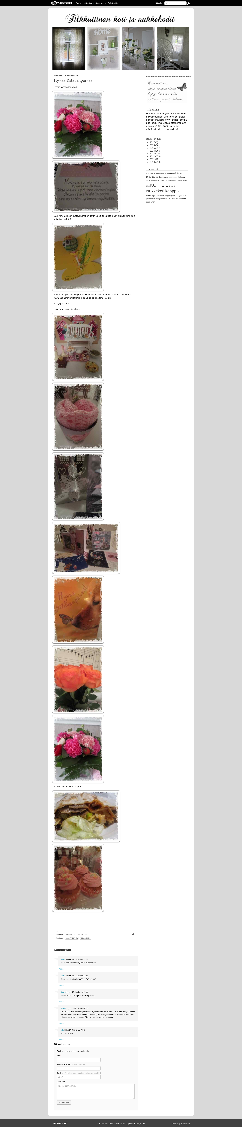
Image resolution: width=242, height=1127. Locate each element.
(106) (155, 151)
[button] (93, 3)
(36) (154, 145)
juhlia (161, 199)
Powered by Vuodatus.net (181, 1124)
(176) (155, 156)
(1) (154, 142)
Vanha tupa (150, 196)
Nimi (59, 1056)
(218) (155, 162)
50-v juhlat (149, 173)
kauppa (165, 199)
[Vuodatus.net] (60, 1123)
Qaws (63, 992)
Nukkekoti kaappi (161, 191)
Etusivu (78, 3)
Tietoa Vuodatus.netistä (105, 1124)
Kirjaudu (158, 3)
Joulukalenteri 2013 (170, 180)
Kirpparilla (172, 186)
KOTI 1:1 (159, 185)
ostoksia (182, 199)
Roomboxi (181, 192)
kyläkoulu (175, 199)
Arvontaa (170, 173)
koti (170, 199)
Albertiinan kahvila (160, 173)
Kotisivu (79, 1073)
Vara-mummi (85, 938)
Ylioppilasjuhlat (170, 195)
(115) (155, 153)
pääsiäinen (150, 202)
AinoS (63, 1008)
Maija (63, 959)
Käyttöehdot (131, 1124)
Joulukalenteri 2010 (167, 177)
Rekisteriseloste (119, 1124)
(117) (155, 148)
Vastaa (61, 969)
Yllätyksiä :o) (72, 938)
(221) (155, 159)
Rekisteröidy (113, 3)
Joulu (157, 177)
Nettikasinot (87, 3)
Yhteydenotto (140, 1124)
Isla (62, 1030)
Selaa (101, 3)
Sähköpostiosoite (71, 1064)
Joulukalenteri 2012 (157, 180)
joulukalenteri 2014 (152, 199)
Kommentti (61, 1082)
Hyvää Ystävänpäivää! (74, 80)
